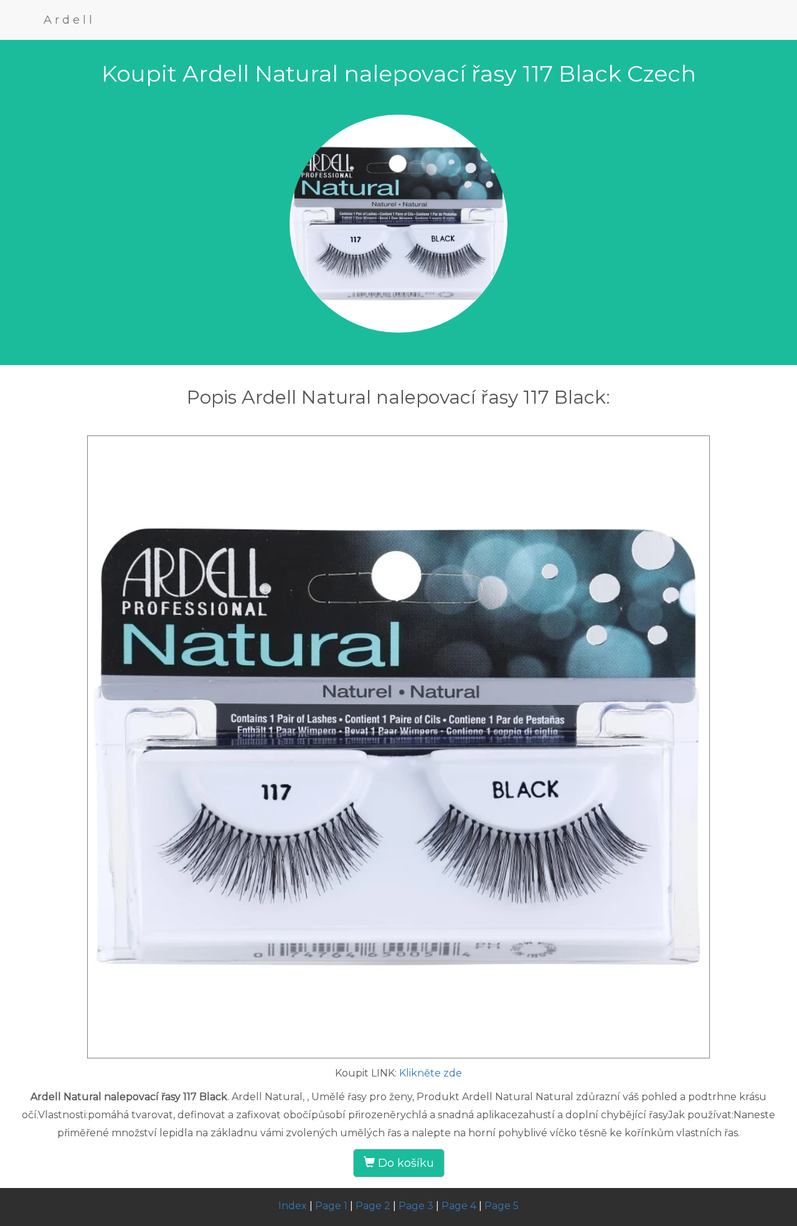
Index (292, 1206)
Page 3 (415, 1206)
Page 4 (458, 1206)
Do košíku (404, 1163)
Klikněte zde (430, 1073)
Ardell (69, 20)
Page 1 (331, 1206)
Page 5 (501, 1206)
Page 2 (373, 1206)
